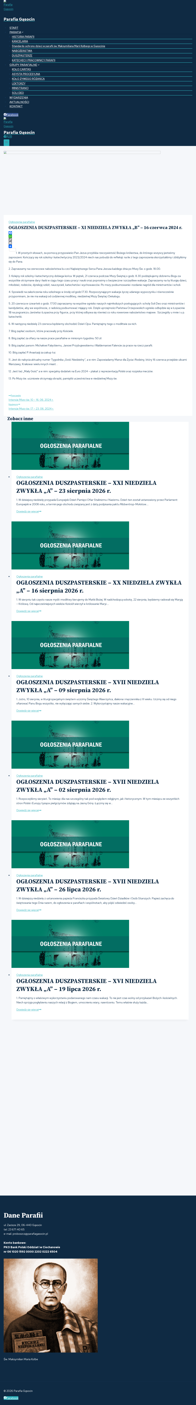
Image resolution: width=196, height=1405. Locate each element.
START (13, 28)
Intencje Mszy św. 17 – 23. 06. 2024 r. (31, 406)
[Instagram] (10, 137)
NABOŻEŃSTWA (22, 50)
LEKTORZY (18, 83)
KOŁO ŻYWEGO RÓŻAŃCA (28, 78)
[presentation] (100, 446)
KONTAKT (16, 106)
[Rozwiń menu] (6, 142)
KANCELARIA (20, 41)
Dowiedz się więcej (28, 511)
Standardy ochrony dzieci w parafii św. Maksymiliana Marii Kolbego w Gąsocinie (58, 46)
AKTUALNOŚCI (19, 102)
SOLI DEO (18, 93)
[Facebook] (5, 137)
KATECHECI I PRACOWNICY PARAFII (33, 60)
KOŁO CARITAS (21, 69)
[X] (7, 137)
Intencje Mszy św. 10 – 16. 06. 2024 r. (31, 397)
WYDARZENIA (18, 97)
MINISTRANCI (20, 88)
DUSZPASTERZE (22, 55)
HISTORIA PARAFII (23, 36)
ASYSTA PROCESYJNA (26, 74)
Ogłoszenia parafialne (22, 222)
